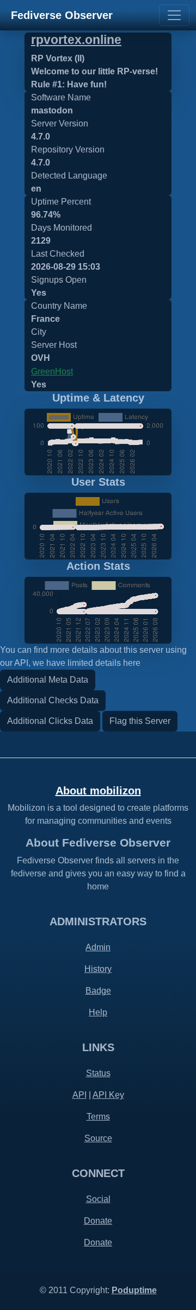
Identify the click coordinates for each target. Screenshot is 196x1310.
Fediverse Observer (62, 15)
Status (98, 1073)
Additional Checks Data (53, 700)
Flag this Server (139, 721)
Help (98, 1012)
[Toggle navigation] (174, 15)
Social (98, 1199)
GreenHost (52, 371)
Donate (98, 1220)
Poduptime (134, 1290)
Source (98, 1138)
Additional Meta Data (47, 679)
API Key (108, 1094)
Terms (98, 1116)
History (98, 969)
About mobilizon (98, 791)
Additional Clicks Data (50, 721)
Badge (98, 990)
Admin (98, 947)
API (79, 1094)
